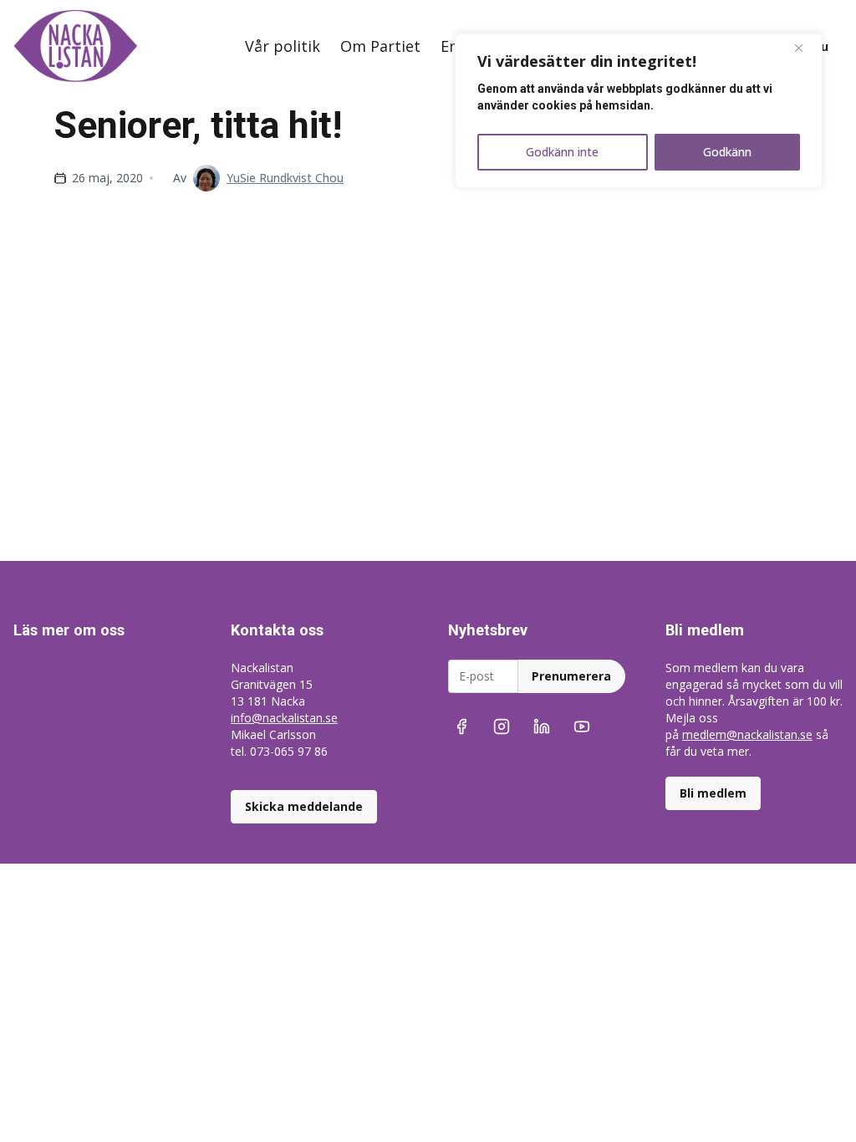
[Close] (805, 48)
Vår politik (282, 46)
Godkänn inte (562, 152)
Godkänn (727, 152)
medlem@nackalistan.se (747, 734)
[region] (639, 110)
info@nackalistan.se (284, 718)
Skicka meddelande (304, 806)
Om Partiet (380, 46)
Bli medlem (713, 793)
